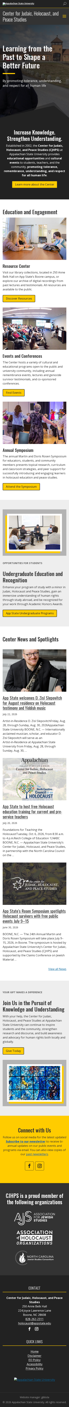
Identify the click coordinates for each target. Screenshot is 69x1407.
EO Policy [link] (34, 1360)
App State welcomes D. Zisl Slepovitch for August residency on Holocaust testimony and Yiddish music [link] (32, 703)
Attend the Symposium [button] (21, 487)
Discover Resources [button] (19, 298)
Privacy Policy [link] (34, 1368)
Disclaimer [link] (34, 1356)
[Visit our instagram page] (36, 1329)
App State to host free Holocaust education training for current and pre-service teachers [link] (32, 811)
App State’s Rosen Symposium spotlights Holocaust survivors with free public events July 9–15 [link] (34, 916)
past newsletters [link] (37, 1154)
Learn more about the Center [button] (34, 184)
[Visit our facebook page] (29, 1329)
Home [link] (35, 1351)
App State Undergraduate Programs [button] (30, 613)
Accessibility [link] (34, 1364)
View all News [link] (57, 969)
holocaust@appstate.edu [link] (34, 1323)
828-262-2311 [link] (34, 1319)
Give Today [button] (13, 1051)
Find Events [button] (13, 393)
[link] (18, 3)
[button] (64, 16)
